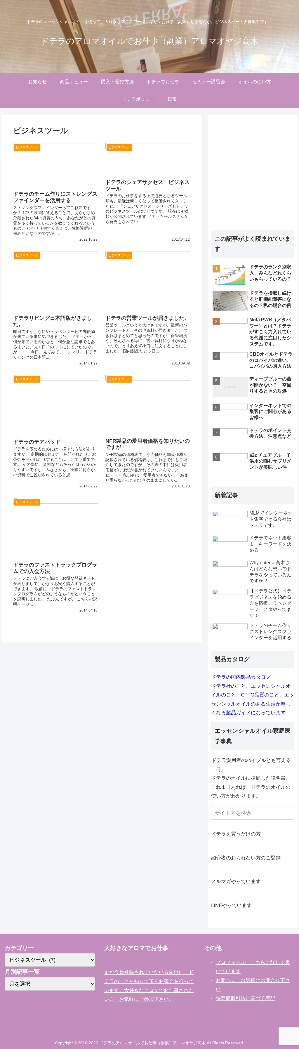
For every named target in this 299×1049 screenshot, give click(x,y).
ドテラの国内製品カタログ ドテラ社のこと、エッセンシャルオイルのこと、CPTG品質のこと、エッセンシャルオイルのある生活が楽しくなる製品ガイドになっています (252, 694)
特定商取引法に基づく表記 (245, 998)
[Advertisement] (252, 178)
